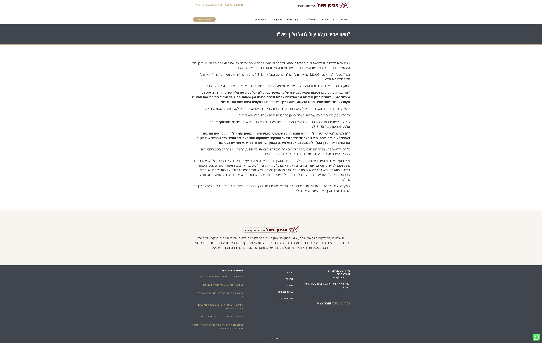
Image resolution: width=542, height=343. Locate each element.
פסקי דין (289, 278)
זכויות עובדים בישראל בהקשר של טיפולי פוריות (220, 276)
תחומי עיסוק (260, 19)
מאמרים (290, 285)
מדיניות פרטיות (286, 298)
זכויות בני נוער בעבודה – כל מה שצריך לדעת (222, 316)
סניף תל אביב (310, 19)
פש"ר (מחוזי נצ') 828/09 (325, 74)
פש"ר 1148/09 (252, 122)
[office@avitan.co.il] (197, 5)
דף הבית (345, 19)
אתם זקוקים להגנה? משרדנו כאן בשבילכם (223, 284)
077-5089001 (235, 5)
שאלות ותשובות (286, 291)
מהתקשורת (277, 19)
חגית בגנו (266, 338)
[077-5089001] (226, 5)
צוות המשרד (330, 19)
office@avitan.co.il (210, 5)
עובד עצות (324, 303)
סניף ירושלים (293, 19)
